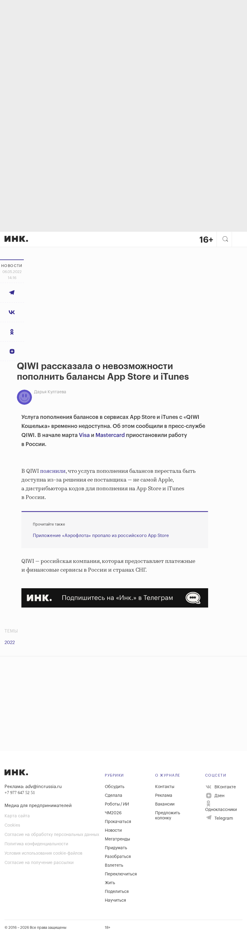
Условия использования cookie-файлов (43, 853)
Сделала (113, 795)
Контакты (164, 787)
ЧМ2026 (113, 813)
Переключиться (121, 874)
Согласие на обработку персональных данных (52, 835)
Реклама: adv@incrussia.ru (33, 786)
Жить (110, 883)
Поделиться (117, 892)
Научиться (115, 900)
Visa (84, 435)
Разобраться (118, 857)
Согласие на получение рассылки (39, 863)
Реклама (163, 795)
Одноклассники (221, 810)
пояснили (53, 471)
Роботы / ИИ (117, 804)
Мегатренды (117, 839)
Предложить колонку (167, 815)
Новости (113, 830)
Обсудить (114, 787)
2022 (10, 642)
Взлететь (114, 865)
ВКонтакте (224, 787)
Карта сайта (17, 816)
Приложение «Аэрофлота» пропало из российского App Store (101, 535)
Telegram (223, 818)
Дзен (218, 796)
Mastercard (110, 435)
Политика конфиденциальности (36, 844)
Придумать (116, 848)
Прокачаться (118, 822)
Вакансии (164, 804)
